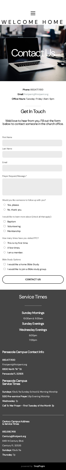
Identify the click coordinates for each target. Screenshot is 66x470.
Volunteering (14, 226)
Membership (14, 231)
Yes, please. (13, 205)
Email (4, 162)
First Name (7, 137)
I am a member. (15, 252)
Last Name (7, 148)
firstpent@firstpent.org (36, 94)
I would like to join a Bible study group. (27, 269)
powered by (33, 466)
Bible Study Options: (11, 259)
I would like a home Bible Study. (23, 264)
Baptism (11, 221)
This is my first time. (17, 243)
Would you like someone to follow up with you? (24, 200)
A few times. (13, 247)
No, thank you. (14, 209)
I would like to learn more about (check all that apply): (26, 216)
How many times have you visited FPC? (20, 238)
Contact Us (33, 279)
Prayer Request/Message (13, 176)
